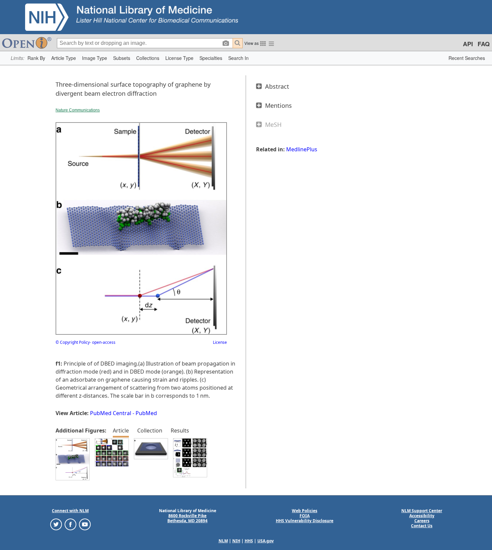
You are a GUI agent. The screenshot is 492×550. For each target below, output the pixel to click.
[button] (36, 58)
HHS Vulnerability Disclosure (304, 521)
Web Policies (304, 511)
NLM (223, 541)
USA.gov (265, 541)
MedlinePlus (301, 149)
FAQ (484, 44)
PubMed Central (110, 413)
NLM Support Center (421, 511)
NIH (236, 541)
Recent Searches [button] (466, 58)
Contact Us (421, 526)
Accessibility (421, 516)
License (220, 342)
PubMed (146, 413)
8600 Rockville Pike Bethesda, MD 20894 (187, 518)
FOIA (305, 516)
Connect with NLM (70, 511)
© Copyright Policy (73, 342)
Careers (421, 521)
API (468, 44)
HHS (249, 541)
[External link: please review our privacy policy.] (56, 524)
